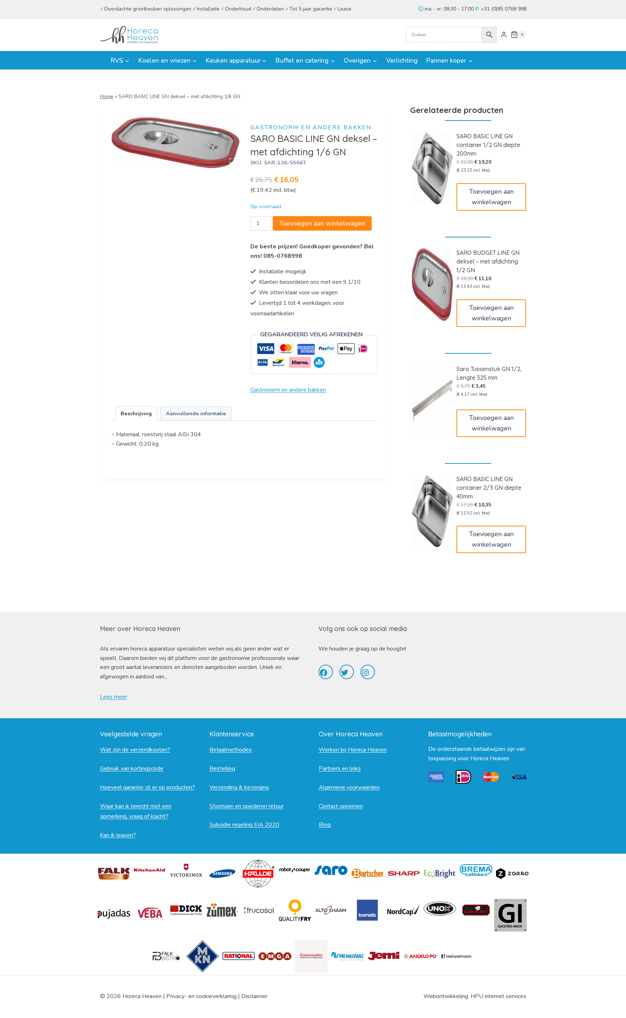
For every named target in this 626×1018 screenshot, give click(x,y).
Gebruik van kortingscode (131, 769)
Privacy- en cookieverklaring (201, 996)
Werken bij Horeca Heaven (353, 750)
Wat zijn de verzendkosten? (135, 750)
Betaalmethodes (230, 750)
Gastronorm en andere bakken (310, 127)
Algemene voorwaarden (349, 787)
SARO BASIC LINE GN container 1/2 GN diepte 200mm (488, 144)
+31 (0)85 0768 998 (502, 8)
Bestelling (222, 769)
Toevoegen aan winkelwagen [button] (491, 196)
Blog (325, 825)
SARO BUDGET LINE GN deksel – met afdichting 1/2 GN (487, 261)
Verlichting (402, 60)
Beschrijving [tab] (136, 413)
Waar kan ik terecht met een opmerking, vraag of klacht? (135, 811)
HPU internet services (498, 996)
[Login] (503, 35)
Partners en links (340, 769)
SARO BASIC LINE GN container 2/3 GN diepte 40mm (488, 487)
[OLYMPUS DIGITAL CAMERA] (176, 142)
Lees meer (113, 697)
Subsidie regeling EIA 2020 (244, 825)
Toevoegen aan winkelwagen (322, 223)
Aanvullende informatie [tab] (196, 413)
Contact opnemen (341, 806)
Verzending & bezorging (239, 787)
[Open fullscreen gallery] (232, 161)
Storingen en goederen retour (246, 806)
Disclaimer (254, 996)
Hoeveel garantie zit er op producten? (147, 787)
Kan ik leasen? (118, 835)
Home (106, 96)
